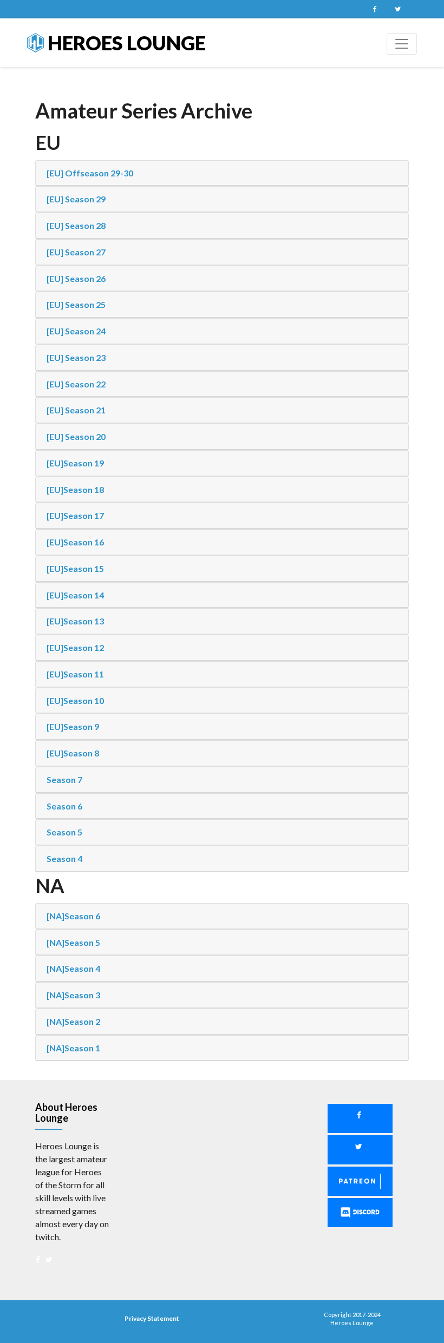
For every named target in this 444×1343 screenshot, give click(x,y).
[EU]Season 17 (75, 515)
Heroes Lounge (125, 43)
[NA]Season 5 (73, 942)
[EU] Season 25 (76, 304)
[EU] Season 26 (76, 278)
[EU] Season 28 (76, 225)
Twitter (397, 9)
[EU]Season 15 (75, 568)
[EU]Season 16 (75, 542)
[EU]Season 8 (73, 753)
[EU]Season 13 (75, 621)
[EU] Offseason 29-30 (90, 173)
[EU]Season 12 (75, 647)
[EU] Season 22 (76, 384)
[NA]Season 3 (73, 995)
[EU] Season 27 (76, 252)
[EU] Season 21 (76, 410)
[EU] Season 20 (76, 436)
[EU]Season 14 (75, 595)
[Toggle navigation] (402, 44)
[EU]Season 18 (75, 489)
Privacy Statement (152, 1318)
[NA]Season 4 (73, 968)
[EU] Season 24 (76, 331)
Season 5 (64, 832)
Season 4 (64, 858)
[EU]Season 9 (73, 726)
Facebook (374, 9)
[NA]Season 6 (73, 916)
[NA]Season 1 (73, 1048)
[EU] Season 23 (76, 357)
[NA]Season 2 (73, 1021)
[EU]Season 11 (75, 674)
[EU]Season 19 (75, 463)
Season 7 (64, 779)
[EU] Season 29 (76, 199)
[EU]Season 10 (75, 700)
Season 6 (64, 806)
